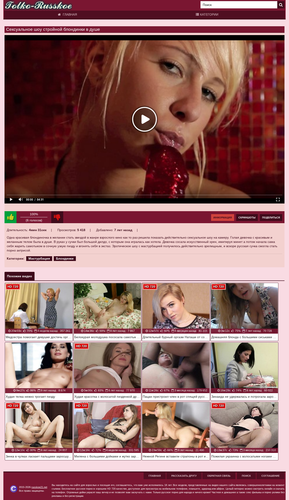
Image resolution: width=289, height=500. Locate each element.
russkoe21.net (39, 487)
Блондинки (65, 258)
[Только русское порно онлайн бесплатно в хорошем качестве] (38, 5)
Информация (222, 217)
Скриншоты (247, 217)
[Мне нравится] (10, 217)
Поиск (246, 475)
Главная (69, 14)
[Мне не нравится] (57, 217)
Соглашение (270, 475)
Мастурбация (39, 258)
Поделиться (271, 217)
